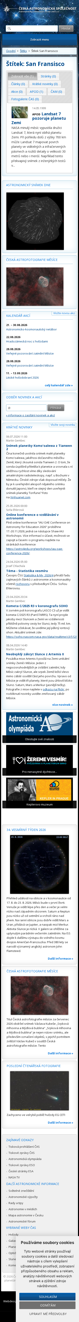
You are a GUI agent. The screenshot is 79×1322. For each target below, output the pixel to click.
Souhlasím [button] (48, 1297)
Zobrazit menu (39, 39)
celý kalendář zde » (59, 385)
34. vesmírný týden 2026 (26, 830)
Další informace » (60, 958)
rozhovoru (23, 584)
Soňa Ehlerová (15, 510)
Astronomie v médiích (23, 1209)
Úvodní (11, 51)
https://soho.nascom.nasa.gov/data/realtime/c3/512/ (41, 637)
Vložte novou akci (64, 313)
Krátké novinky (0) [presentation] (45, 84)
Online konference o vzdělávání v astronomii (32, 516)
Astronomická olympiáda (25, 1159)
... (14, 165)
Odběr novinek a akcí (24, 397)
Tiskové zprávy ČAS (22, 1153)
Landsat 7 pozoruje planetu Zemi (38, 118)
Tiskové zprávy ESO (22, 1165)
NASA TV (14, 1177)
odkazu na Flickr (53, 689)
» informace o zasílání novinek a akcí (30, 415)
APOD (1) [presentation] (36, 91)
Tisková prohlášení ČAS (24, 1147)
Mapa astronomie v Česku (26, 1215)
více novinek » (62, 705)
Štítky (23, 51)
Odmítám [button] (48, 1305)
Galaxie (14, 1241)
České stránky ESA (21, 1171)
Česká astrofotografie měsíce (31, 260)
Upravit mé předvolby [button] (47, 1314)
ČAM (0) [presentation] (56, 91)
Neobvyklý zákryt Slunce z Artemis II (35, 654)
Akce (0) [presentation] (17, 91)
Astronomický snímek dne (28, 185)
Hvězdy (13, 1234)
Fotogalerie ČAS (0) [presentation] (25, 99)
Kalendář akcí (18, 316)
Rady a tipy (16, 1203)
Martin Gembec (15, 440)
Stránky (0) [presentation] (48, 76)
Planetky (14, 1247)
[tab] (22, 76)
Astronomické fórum (22, 1221)
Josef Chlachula (15, 566)
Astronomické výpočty (23, 1197)
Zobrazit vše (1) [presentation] (22, 76)
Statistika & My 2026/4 (38, 575)
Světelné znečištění (21, 1191)
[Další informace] (39, 864)
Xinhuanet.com (20, 497)
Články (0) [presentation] (18, 84)
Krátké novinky (19, 427)
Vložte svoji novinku (63, 425)
